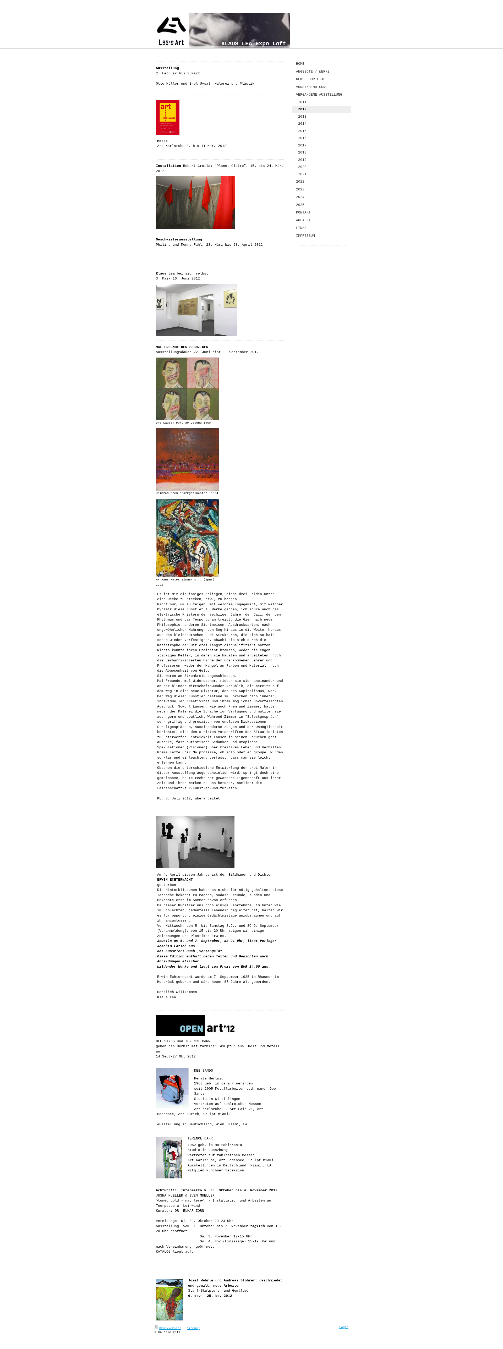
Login (343, 1327)
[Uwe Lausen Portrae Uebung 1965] (187, 389)
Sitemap (193, 1328)
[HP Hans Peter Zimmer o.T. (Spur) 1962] (187, 538)
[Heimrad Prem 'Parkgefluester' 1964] (187, 459)
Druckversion (170, 1328)
